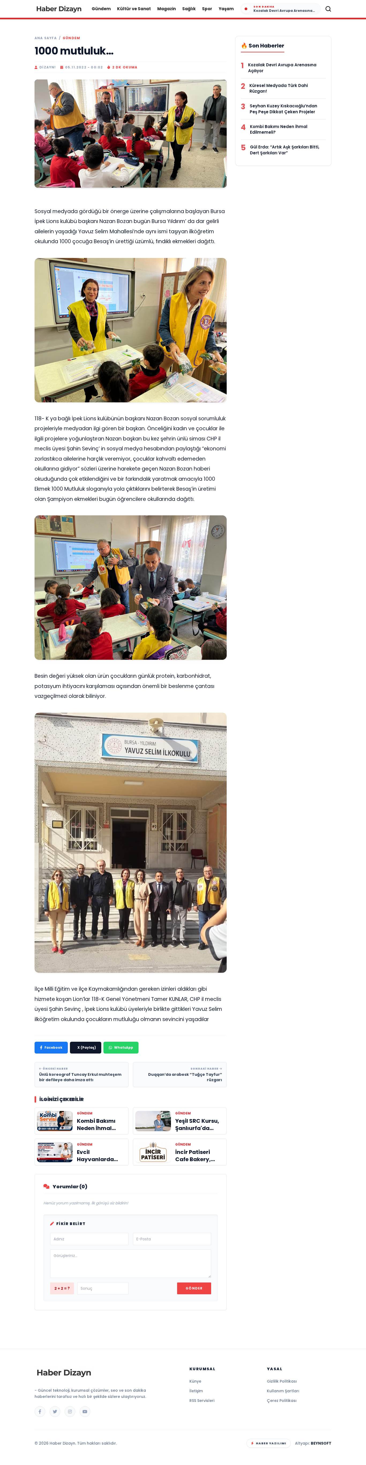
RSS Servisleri (201, 1400)
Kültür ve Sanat (134, 9)
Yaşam (226, 9)
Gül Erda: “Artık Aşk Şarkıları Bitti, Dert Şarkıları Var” (284, 150)
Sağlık (189, 9)
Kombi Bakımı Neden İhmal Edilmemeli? (278, 129)
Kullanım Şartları (283, 1391)
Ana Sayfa (46, 38)
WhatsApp (123, 1047)
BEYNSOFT (321, 1443)
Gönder (194, 1288)
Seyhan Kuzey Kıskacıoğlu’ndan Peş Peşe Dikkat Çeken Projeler (283, 109)
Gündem (101, 9)
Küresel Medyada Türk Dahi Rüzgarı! (278, 88)
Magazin (166, 9)
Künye (195, 1381)
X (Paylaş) (86, 1047)
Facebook (53, 1047)
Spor (207, 9)
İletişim (196, 1391)
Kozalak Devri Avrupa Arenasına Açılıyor (282, 68)
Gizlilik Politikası (282, 1381)
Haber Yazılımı (271, 1443)
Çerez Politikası (282, 1400)
